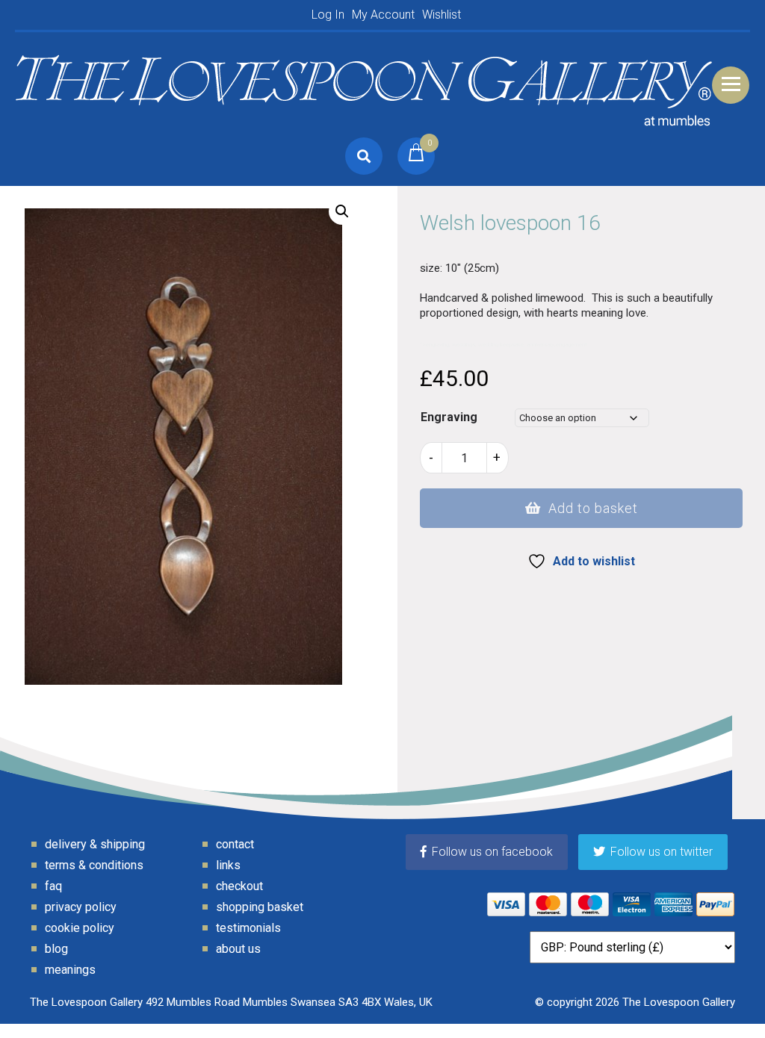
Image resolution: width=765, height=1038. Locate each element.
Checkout (239, 886)
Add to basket (593, 508)
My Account (383, 14)
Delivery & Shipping (95, 844)
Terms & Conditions (94, 865)
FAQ (53, 886)
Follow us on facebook (492, 852)
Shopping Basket (259, 907)
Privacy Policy (81, 907)
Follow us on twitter (661, 852)
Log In (328, 14)
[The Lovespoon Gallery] (364, 84)
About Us (238, 949)
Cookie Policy (79, 928)
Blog (56, 949)
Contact (235, 844)
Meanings (70, 970)
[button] (342, 211)
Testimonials (248, 928)
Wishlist (441, 14)
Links (228, 865)
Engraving (449, 417)
